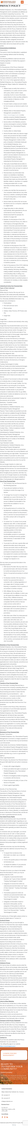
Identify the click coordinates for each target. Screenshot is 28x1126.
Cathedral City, (4, 1078)
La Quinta (18, 1078)
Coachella (8, 1080)
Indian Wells (24, 1078)
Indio (2, 1080)
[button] (22, 2)
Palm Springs (23, 1077)
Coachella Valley (5, 1077)
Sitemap (14, 1124)
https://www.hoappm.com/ (11, 115)
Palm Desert (17, 1077)
